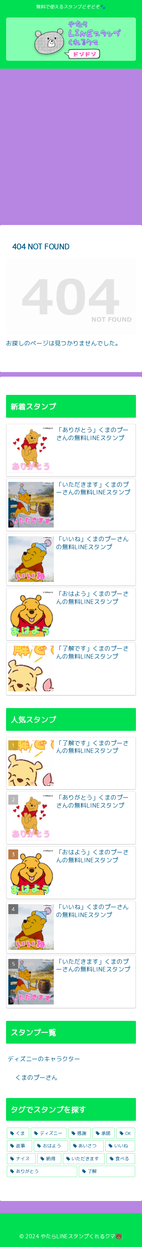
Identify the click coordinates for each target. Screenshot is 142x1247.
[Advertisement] (71, 149)
